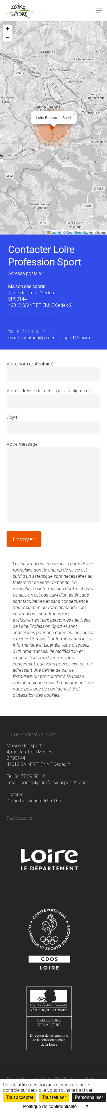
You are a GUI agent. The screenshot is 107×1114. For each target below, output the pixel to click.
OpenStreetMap (77, 232)
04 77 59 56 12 (30, 331)
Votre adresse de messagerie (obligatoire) (49, 390)
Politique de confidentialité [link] (50, 1106)
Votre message (22, 444)
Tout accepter (19, 1097)
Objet (12, 417)
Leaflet (56, 232)
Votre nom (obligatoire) (30, 364)
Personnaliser (89, 1097)
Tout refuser (54, 1097)
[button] (99, 10)
